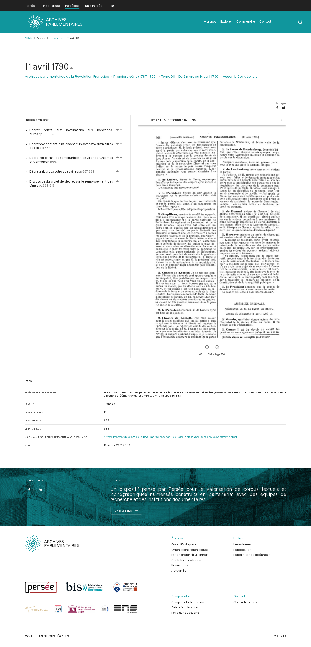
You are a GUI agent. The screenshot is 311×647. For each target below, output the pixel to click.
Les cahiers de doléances (251, 554)
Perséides (72, 5)
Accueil (29, 37)
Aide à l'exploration (184, 607)
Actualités (178, 570)
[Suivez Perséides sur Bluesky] (40, 489)
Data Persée (93, 5)
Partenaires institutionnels (189, 554)
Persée (30, 5)
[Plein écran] (280, 120)
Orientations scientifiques (189, 549)
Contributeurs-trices (186, 560)
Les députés (242, 549)
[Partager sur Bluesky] (283, 108)
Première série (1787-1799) (135, 76)
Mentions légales (54, 636)
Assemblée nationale (240, 76)
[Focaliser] (121, 130)
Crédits (280, 636)
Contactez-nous (245, 602)
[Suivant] (217, 347)
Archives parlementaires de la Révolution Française (67, 76)
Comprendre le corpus (187, 602)
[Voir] (71, 66)
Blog (111, 5)
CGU (28, 636)
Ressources (179, 565)
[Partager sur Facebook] (277, 108)
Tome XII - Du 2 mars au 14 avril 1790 (189, 76)
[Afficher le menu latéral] (144, 120)
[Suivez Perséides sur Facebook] (29, 489)
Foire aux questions (185, 612)
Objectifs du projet (184, 544)
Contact (265, 21)
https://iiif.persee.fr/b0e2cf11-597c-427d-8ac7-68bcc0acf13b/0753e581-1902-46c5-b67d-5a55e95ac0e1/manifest (170, 436)
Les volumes (56, 38)
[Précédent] (207, 347)
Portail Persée (50, 5)
